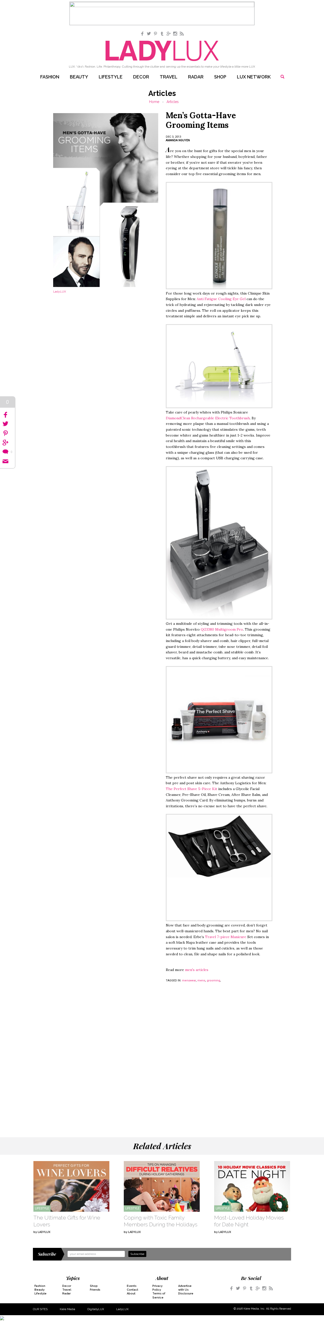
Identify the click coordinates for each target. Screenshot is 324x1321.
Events (131, 1286)
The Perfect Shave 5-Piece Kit (192, 789)
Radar (196, 76)
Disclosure (185, 1293)
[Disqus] (162, 1056)
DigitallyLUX (95, 1309)
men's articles (196, 969)
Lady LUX (162, 51)
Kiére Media (67, 1309)
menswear (189, 980)
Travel (168, 76)
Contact (132, 1289)
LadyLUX (122, 1309)
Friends (95, 1289)
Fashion (49, 76)
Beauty (79, 76)
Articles (173, 102)
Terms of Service (158, 1295)
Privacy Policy (157, 1287)
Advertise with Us (185, 1287)
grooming (213, 980)
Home (154, 102)
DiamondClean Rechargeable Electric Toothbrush (208, 418)
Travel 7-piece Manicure (225, 937)
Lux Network (254, 76)
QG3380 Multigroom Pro (222, 629)
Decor (141, 76)
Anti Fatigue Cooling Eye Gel (221, 299)
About (131, 1293)
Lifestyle (111, 76)
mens (201, 980)
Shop (220, 76)
